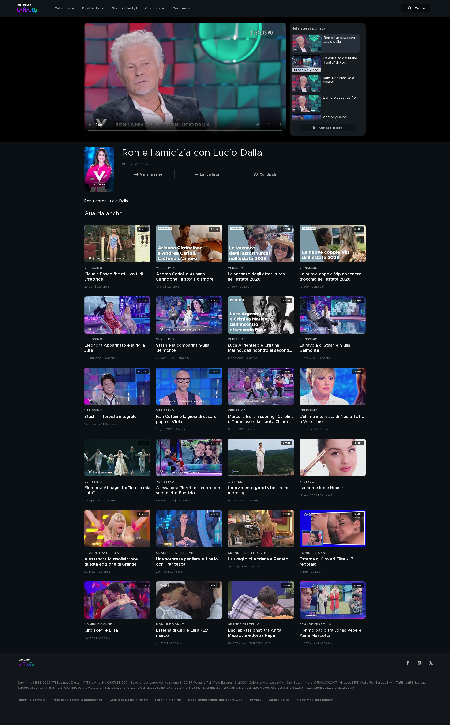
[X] (431, 663)
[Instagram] (419, 663)
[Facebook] (407, 663)
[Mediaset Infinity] (27, 8)
